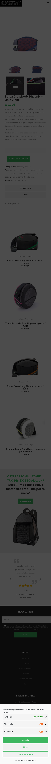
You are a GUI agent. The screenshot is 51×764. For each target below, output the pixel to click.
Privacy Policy (31, 760)
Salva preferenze (25, 754)
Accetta (25, 740)
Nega (25, 747)
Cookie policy (20, 760)
